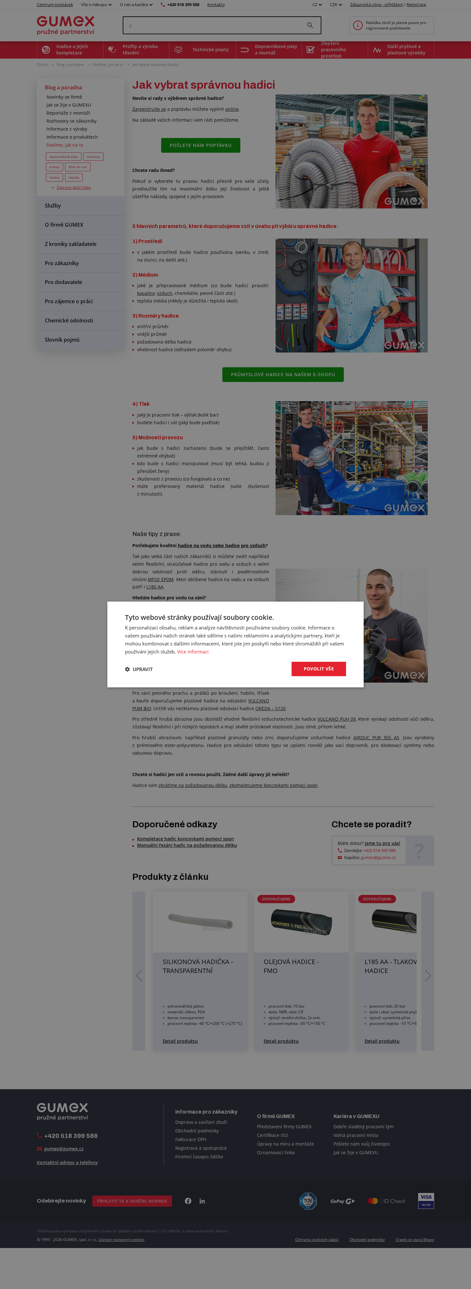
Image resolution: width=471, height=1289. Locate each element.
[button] (139, 669)
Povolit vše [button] (319, 669)
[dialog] (235, 644)
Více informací (193, 651)
